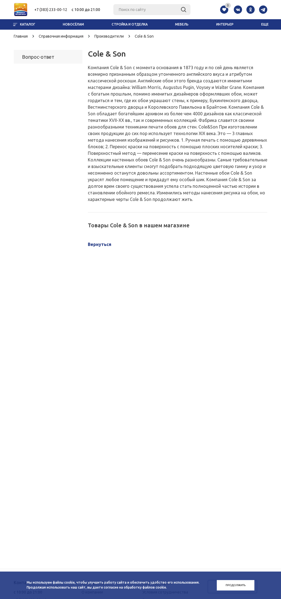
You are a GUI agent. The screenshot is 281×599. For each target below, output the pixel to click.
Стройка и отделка (130, 24)
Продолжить (236, 585)
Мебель (182, 24)
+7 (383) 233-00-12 (50, 10)
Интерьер (225, 24)
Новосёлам (73, 24)
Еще (265, 24)
